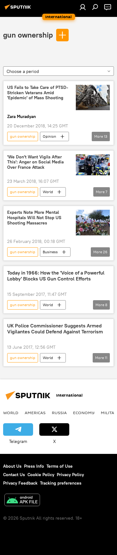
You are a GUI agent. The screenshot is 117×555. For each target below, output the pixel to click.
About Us (12, 466)
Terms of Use (59, 466)
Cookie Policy (40, 474)
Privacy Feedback (20, 483)
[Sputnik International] (18, 9)
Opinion (49, 136)
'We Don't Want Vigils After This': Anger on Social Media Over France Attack (35, 162)
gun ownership (28, 34)
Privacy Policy (70, 474)
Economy (84, 412)
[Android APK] (22, 501)
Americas (35, 412)
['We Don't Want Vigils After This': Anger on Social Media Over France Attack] (93, 165)
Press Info (34, 466)
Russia (59, 412)
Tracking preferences (60, 483)
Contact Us (14, 474)
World (48, 191)
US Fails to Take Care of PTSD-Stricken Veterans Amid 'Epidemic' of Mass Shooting (37, 93)
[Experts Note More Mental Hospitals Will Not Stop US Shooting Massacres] (93, 222)
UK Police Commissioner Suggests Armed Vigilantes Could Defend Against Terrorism (55, 329)
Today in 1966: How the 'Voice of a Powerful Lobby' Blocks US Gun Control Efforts (56, 276)
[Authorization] (82, 7)
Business (50, 251)
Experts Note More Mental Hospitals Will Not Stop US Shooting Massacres (34, 218)
